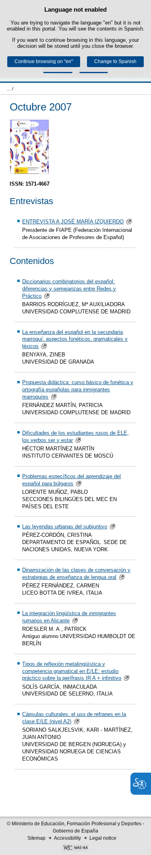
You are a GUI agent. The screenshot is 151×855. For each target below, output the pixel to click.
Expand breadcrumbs (10, 89)
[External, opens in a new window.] (75, 849)
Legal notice (102, 838)
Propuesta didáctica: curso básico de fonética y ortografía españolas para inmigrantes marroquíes (77, 389)
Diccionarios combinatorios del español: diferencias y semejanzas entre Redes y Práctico (69, 288)
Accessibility (67, 838)
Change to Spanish (115, 61)
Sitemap (36, 838)
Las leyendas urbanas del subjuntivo (64, 527)
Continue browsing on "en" (43, 61)
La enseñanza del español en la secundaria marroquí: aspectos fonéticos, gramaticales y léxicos (75, 339)
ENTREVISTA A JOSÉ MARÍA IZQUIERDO (73, 222)
